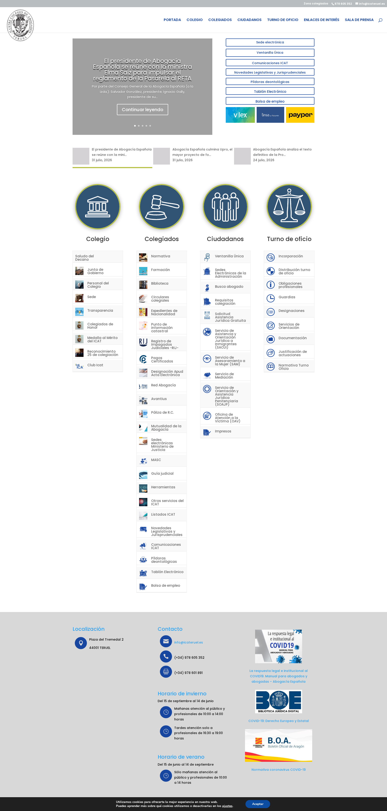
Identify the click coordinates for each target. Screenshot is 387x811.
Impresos (223, 431)
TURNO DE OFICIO (282, 20)
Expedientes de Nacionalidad (164, 312)
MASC (156, 459)
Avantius (159, 398)
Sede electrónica (270, 42)
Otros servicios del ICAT (167, 502)
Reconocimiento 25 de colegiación (102, 353)
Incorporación (291, 256)
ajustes (227, 806)
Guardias (287, 297)
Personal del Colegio (98, 285)
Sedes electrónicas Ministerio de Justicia (162, 444)
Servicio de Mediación (224, 376)
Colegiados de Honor (100, 326)
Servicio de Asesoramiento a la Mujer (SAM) (230, 360)
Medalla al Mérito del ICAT (102, 339)
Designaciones (292, 310)
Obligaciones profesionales (291, 285)
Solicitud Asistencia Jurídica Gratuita (230, 317)
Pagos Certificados (162, 360)
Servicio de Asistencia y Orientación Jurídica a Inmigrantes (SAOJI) (226, 339)
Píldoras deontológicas (270, 82)
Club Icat (95, 365)
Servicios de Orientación (289, 326)
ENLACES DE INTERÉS (321, 20)
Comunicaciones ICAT (270, 63)
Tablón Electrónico (270, 91)
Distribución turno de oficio (294, 271)
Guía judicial (162, 473)
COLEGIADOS (220, 20)
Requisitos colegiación (225, 302)
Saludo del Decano (84, 258)
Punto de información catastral (162, 327)
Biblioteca (159, 283)
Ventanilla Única (270, 52)
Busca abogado (229, 286)
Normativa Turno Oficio (294, 367)
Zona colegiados (316, 3)
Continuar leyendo (142, 109)
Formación (160, 269)
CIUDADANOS (249, 20)
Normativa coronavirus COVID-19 (279, 769)
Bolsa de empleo (270, 101)
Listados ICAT (163, 514)
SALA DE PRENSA (359, 20)
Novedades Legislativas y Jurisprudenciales (270, 72)
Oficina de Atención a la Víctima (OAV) (228, 417)
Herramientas (163, 487)
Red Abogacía (163, 385)
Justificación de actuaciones (293, 353)
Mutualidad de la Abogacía (166, 428)
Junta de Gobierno (95, 271)
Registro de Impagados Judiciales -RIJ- (164, 344)
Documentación (293, 338)
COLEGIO (195, 20)
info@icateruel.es (188, 642)
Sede (91, 296)
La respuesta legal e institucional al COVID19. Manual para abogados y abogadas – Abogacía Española (278, 676)
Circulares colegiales (160, 299)
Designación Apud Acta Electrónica (167, 373)
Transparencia (100, 310)
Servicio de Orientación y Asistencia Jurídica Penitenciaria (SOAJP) (227, 396)
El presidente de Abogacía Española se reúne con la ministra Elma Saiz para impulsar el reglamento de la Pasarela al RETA (142, 70)
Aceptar (257, 804)
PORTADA (172, 20)
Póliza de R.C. (162, 412)
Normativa (160, 256)
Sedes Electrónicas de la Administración (230, 273)
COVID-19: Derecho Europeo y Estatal (278, 721)
